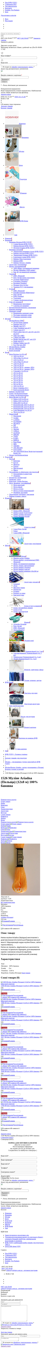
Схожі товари (5, 837)
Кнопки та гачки (19, 593)
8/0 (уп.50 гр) (18, 382)
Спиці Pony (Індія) (20, 529)
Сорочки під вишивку (21, 306)
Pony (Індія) (17, 294)
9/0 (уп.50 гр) (18, 384)
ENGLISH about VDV (13, 1246)
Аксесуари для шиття (32, 582)
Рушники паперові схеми (22, 317)
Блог (6, 12)
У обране (4, 997)
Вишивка (25, 137)
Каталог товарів (7, 106)
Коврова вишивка (15, 309)
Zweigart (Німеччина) (21, 279)
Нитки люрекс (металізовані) (23, 566)
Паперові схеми (15, 311)
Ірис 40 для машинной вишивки (24, 272)
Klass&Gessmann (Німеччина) (23, 292)
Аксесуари (4, 833)
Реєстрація (9, 21)
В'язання (23, 193)
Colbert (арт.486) (19, 337)
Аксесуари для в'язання (32, 543)
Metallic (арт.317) (19, 326)
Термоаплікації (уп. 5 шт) (34, 651)
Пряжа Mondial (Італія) (21, 516)
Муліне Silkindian (15, 349)
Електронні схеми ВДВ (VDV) (24, 257)
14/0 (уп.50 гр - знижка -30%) (23, 367)
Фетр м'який (17, 487)
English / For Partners (12, 10)
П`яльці (12, 289)
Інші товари (26, 973)
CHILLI (16, 431)
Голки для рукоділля (20, 611)
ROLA (15, 427)
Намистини (13, 414)
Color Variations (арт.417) (22, 328)
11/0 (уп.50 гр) (18, 360)
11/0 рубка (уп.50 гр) (20, 362)
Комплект (4, 828)
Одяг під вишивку (15, 302)
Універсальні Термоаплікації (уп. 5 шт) (27, 657)
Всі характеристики (8, 902)
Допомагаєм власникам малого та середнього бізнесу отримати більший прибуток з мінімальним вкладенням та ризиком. (24, 1239)
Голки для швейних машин (23, 608)
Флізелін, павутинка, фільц (33, 670)
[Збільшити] (20, 895)
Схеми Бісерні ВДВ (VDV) (23, 244)
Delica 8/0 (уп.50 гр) (20, 403)
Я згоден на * (18, 1323)
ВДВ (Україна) (18, 296)
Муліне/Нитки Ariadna (17, 347)
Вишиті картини (30, 727)
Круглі (15, 463)
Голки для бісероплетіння (18, 393)
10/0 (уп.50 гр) (18, 356)
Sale (15, 235)
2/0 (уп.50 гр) (18, 373)
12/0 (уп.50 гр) (18, 363)
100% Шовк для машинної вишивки (26, 268)
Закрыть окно (6, 1346)
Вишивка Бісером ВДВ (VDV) (20, 242)
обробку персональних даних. (23, 67)
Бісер (21, 165)
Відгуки (4, 835)
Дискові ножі (29, 640)
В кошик (4, 993)
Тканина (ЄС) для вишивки (23, 287)
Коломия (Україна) (20, 283)
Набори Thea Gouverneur (22, 259)
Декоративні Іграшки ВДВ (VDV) (25, 255)
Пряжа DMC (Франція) (21, 511)
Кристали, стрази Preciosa (18, 481)
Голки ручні (17, 610)
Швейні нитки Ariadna (21, 558)
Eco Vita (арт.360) (19, 345)
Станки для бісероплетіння (23, 300)
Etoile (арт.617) (18, 341)
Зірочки (16, 429)
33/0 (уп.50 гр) (18, 386)
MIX (15, 444)
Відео (3, 842)
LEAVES (16, 433)
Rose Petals (17, 442)
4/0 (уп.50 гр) (18, 375)
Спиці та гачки (29, 527)
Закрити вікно (6, 94)
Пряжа (26, 509)
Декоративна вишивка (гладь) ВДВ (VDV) (28, 251)
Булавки (16, 591)
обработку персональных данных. (25, 1342)
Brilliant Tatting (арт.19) (21, 343)
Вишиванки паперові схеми (23, 313)
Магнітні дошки (19, 588)
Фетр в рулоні (18, 489)
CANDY (16, 420)
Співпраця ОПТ (11, 4)
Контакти (8, 8)
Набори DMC (18, 261)
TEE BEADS (18, 448)
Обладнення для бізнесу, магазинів (21, 494)
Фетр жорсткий (18, 485)
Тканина (12, 274)
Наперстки (17, 589)
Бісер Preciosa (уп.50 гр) (17, 354)
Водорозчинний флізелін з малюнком (22, 307)
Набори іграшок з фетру (17, 496)
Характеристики (7, 831)
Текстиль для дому (31, 693)
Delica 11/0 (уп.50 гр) (20, 399)
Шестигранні (18, 468)
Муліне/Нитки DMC (16, 321)
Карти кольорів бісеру (21, 390)
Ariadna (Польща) (7, 917)
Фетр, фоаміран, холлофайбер (19, 483)
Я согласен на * (20, 1342)
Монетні (16, 464)
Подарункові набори (20, 322)
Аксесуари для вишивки (18, 264)
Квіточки (16, 461)
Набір (3, 826)
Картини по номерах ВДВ (28, 738)
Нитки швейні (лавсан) (21, 569)
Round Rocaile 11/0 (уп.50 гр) (23, 406)
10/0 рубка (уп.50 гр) (20, 358)
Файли (3, 841)
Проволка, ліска (15, 479)
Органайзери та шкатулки (22, 474)
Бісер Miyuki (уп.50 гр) (17, 397)
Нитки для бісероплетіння (18, 455)
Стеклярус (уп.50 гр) (20, 371)
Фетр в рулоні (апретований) (23, 491)
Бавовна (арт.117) (19, 324)
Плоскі (15, 466)
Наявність (4, 839)
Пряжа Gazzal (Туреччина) (22, 513)
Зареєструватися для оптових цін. (17, 1235)
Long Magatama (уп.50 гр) (22, 410)
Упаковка (16, 476)
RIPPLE (16, 440)
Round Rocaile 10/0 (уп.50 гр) (23, 405)
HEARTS (16, 423)
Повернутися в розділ (8, 822)
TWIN (15, 436)
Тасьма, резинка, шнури (32, 680)
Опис (3, 829)
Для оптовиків (18, 925)
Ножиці (27, 622)
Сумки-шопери (21, 749)
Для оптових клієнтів (8, 15)
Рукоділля (23, 179)
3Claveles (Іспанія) (19, 624)
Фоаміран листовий (20, 492)
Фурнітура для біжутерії (17, 477)
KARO (15, 438)
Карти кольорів (14, 350)
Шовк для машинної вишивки (24, 564)
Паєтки (11, 459)
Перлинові (17, 416)
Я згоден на (18, 67)
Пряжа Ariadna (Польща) (22, 514)
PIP (14, 425)
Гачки (15, 531)
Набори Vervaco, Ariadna (22, 263)
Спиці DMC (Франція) (21, 533)
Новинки (22, 123)
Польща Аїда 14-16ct (20, 285)
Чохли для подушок (28, 716)
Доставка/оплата (11, 6)
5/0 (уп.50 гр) (18, 377)
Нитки (23, 556)
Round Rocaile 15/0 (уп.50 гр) (23, 408)
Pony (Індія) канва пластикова (24, 278)
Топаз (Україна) (18, 630)
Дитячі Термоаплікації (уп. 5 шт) (25, 659)
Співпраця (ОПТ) (7, 1137)
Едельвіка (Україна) (20, 281)
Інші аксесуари (18, 595)
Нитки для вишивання (17, 266)
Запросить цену (19, 1344)
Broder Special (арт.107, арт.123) (24, 339)
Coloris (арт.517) (19, 330)
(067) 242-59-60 (22, 38)
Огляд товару (5, 824)
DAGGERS (17, 449)
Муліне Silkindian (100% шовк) (24, 270)
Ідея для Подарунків (16, 706)
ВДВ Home (24, 221)
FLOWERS (17, 421)
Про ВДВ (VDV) (11, 2)
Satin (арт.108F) (18, 335)
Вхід (6, 19)
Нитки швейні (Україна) (22, 567)
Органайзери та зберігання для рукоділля (24, 472)
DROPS (16, 434)
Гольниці (16, 584)
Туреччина (17, 298)
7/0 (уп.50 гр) (18, 380)
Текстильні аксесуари (32, 704)
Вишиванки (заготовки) (22, 304)
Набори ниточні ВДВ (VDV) (23, 253)
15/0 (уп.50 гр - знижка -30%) (23, 369)
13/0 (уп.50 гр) (18, 365)
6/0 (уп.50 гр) (18, 378)
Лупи (15, 586)
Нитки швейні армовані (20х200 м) (25, 571)
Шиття (22, 207)
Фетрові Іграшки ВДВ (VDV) (23, 248)
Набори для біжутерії (16, 392)
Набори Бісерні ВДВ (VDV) (23, 246)
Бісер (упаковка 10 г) (20, 388)
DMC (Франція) (19, 276)
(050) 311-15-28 (20, 97)
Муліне (21, 151)
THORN (16, 446)
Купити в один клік (24, 1325)
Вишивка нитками (15, 249)
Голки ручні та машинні (32, 606)
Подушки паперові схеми (22, 315)
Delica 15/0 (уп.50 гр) (20, 401)
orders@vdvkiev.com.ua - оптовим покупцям (21, 1270)
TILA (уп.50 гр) (18, 412)
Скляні (15, 418)
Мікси (15, 470)
